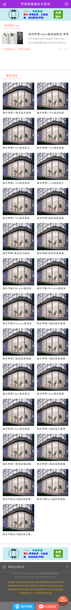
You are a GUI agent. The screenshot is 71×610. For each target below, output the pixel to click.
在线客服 (50, 606)
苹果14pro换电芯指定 (24, 49)
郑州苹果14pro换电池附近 (10, 49)
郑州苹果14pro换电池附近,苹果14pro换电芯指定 (48, 34)
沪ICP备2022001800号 (23, 574)
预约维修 (26, 606)
